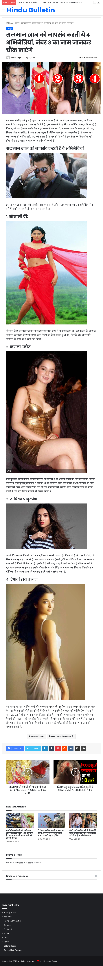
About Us (8, 917)
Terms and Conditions (13, 921)
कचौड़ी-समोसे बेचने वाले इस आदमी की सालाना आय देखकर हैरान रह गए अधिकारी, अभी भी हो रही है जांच (19, 834)
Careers (7, 925)
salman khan (37, 736)
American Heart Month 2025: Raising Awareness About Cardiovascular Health (49, 2)
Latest (6, 937)
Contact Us (8, 929)
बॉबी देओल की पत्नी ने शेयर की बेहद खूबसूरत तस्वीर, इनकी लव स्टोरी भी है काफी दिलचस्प (82, 833)
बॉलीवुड (17, 23)
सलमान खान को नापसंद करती (61, 736)
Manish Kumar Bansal (48, 961)
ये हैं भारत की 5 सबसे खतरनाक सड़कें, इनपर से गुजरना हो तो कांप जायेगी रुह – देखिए (51, 833)
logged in (21, 863)
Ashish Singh (16, 58)
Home (10, 23)
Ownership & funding (12, 950)
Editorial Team (10, 946)
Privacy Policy (10, 912)
